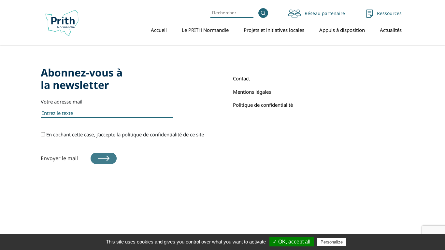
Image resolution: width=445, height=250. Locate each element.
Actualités (391, 30)
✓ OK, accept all (291, 241)
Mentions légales (252, 92)
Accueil (159, 30)
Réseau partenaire (325, 13)
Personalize (332, 242)
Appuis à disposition (342, 30)
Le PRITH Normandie (205, 30)
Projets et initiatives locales (274, 30)
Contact (241, 78)
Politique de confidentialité (263, 105)
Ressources (389, 13)
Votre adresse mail (61, 101)
